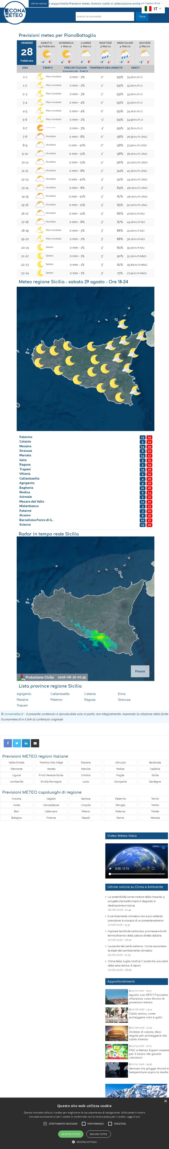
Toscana (86, 762)
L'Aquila (86, 805)
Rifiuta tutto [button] (98, 1134)
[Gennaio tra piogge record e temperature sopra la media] (116, 1070)
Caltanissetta (59, 694)
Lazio (86, 781)
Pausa (140, 671)
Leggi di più (133, 1116)
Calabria (155, 768)
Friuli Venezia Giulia (51, 775)
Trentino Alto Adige (51, 762)
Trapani (22, 705)
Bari (16, 811)
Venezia (155, 817)
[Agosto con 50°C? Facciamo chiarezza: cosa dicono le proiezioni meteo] (116, 997)
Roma (120, 817)
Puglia (120, 775)
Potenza (120, 811)
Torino (155, 798)
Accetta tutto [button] (71, 1134)
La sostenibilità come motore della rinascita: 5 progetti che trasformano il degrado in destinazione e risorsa (136, 901)
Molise (120, 768)
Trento (155, 805)
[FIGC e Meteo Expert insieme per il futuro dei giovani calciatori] (116, 1051)
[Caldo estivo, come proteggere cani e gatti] (116, 1015)
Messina (22, 700)
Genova (85, 798)
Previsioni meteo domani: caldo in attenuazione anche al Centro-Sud (80, 3)
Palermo (56, 700)
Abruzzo (120, 762)
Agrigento (24, 694)
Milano (86, 811)
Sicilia (155, 775)
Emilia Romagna (51, 781)
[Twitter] (17, 743)
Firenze (51, 817)
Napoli (86, 817)
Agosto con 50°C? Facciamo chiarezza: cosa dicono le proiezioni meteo (148, 999)
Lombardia (16, 781)
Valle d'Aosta (16, 762)
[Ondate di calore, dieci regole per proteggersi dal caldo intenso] (116, 1033)
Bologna (16, 817)
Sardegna (155, 781)
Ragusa (89, 700)
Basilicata (155, 762)
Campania (120, 781)
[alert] (84, 1123)
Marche (85, 768)
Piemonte (16, 768)
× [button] (165, 1101)
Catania (90, 694)
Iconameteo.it (14, 714)
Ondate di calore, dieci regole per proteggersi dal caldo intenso (148, 1036)
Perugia (120, 805)
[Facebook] (8, 743)
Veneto (51, 768)
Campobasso (51, 805)
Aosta (16, 805)
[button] (84, 1142)
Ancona (16, 798)
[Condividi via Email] (35, 743)
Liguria (16, 775)
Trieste (155, 811)
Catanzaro (51, 811)
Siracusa (124, 700)
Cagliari (51, 798)
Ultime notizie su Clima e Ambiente (135, 887)
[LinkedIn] (26, 743)
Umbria (85, 775)
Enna (122, 694)
